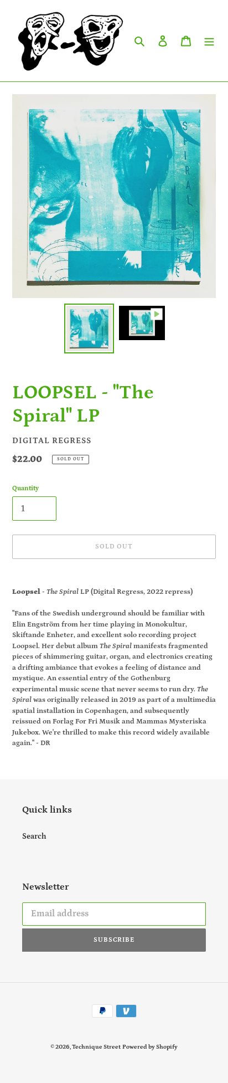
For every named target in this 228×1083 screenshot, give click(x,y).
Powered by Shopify (150, 1047)
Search (34, 836)
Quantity (25, 488)
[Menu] (209, 40)
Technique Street (96, 1047)
